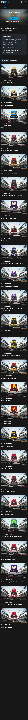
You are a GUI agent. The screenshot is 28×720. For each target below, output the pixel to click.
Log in (20, 21)
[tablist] (9, 60)
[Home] (5, 2)
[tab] (5, 60)
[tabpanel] (14, 346)
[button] (21, 2)
